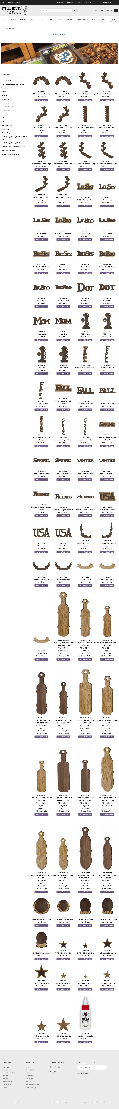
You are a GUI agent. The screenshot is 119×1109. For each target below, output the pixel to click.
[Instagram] (59, 1067)
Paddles (22, 19)
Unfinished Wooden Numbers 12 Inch (13, 146)
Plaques (33, 19)
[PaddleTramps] (15, 10)
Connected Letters (9, 106)
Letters (50, 19)
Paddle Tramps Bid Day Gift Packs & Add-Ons (14, 138)
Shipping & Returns (32, 1085)
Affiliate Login (31, 1088)
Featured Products (7, 125)
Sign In (100, 10)
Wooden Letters (6, 88)
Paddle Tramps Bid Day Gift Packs (12, 143)
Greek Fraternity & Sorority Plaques (12, 84)
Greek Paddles (6, 80)
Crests (60, 19)
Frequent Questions (84, 2)
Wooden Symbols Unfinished (10, 154)
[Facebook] (51, 1067)
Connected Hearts (9, 103)
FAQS (27, 1073)
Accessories (82, 19)
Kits (42, 19)
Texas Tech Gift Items (113, 21)
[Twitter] (55, 1067)
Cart (112, 10)
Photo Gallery (5, 133)
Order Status (30, 1076)
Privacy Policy (31, 1082)
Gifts (93, 19)
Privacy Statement (21, 1102)
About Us (60, 2)
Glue (2, 121)
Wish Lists (29, 1079)
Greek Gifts (102, 21)
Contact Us (70, 2)
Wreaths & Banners (9, 110)
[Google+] (64, 1067)
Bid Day (12, 19)
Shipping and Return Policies (59, 1102)
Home (4, 19)
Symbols (69, 19)
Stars (5, 114)
